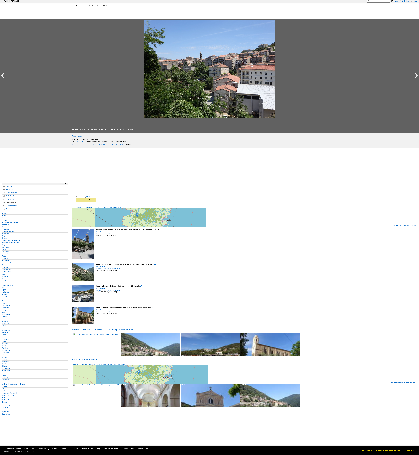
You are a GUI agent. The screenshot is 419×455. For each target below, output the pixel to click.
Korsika (108, 145)
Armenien (5, 227)
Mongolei (5, 321)
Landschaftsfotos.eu (12, 206)
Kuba (3, 299)
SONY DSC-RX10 (80, 141)
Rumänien (5, 346)
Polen (4, 341)
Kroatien (5, 296)
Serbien (4, 357)
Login (415, 1)
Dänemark (5, 251)
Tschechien (5, 379)
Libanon (4, 303)
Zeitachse (5, 409)
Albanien (5, 218)
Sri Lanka (5, 366)
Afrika (4, 213)
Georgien (5, 267)
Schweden (5, 352)
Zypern (4, 402)
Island (4, 283)
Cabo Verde (6, 247)
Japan (4, 290)
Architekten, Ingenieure (10, 222)
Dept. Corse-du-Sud (118, 145)
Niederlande (6, 330)
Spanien (4, 364)
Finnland (5, 258)
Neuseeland (6, 328)
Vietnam (4, 397)
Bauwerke (5, 233)
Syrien (4, 373)
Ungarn (4, 388)
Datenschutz (6, 414)
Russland (5, 348)
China (4, 249)
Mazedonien (6, 314)
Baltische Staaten (8, 231)
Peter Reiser (77, 136)
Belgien (4, 236)
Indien (4, 274)
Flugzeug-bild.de (11, 199)
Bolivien (4, 238)
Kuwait (4, 301)
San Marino (6, 350)
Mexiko (4, 317)
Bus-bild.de (9, 189)
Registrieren (406, 1)
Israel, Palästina (7, 285)
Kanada (4, 294)
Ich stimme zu (409, 450)
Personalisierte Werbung (24, 451)
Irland (4, 281)
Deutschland (6, 254)
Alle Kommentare (92, 197)
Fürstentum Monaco (9, 263)
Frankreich (102, 145)
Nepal (4, 325)
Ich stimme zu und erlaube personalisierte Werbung (381, 450)
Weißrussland (6, 400)
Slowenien (5, 361)
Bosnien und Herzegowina (11, 240)
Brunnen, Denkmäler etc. (10, 242)
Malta (4, 312)
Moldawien (5, 319)
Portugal (5, 343)
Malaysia (5, 310)
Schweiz (4, 355)
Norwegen (5, 332)
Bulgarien (5, 245)
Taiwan (4, 375)
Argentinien (6, 224)
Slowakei (5, 359)
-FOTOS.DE (11, 1)
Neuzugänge (6, 405)
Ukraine (4, 386)
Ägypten (4, 215)
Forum (395, 1)
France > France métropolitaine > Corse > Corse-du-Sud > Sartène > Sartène (98, 207)
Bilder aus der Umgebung (85, 359)
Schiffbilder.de (10, 196)
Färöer (4, 256)
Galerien (5, 265)
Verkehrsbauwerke (8, 395)
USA (3, 391)
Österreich (5, 337)
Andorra (4, 220)
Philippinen (5, 339)
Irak (3, 278)
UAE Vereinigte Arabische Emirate (13, 384)
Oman (4, 334)
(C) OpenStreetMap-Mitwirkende (405, 225)
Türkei (4, 382)
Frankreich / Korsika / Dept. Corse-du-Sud (108, 234)
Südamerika (6, 368)
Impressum (5, 412)
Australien (5, 229)
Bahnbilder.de (10, 186)
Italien (4, 287)
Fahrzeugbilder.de (11, 193)
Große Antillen (7, 272)
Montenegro (6, 323)
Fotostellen (5, 407)
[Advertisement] (111, 13)
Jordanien (5, 292)
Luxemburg (6, 308)
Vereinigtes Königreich (9, 393)
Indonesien (5, 276)
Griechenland (6, 269)
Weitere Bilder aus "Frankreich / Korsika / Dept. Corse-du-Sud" (103, 329)
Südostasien (6, 370)
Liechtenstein (6, 305)
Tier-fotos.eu (9, 209)
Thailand (5, 377)
